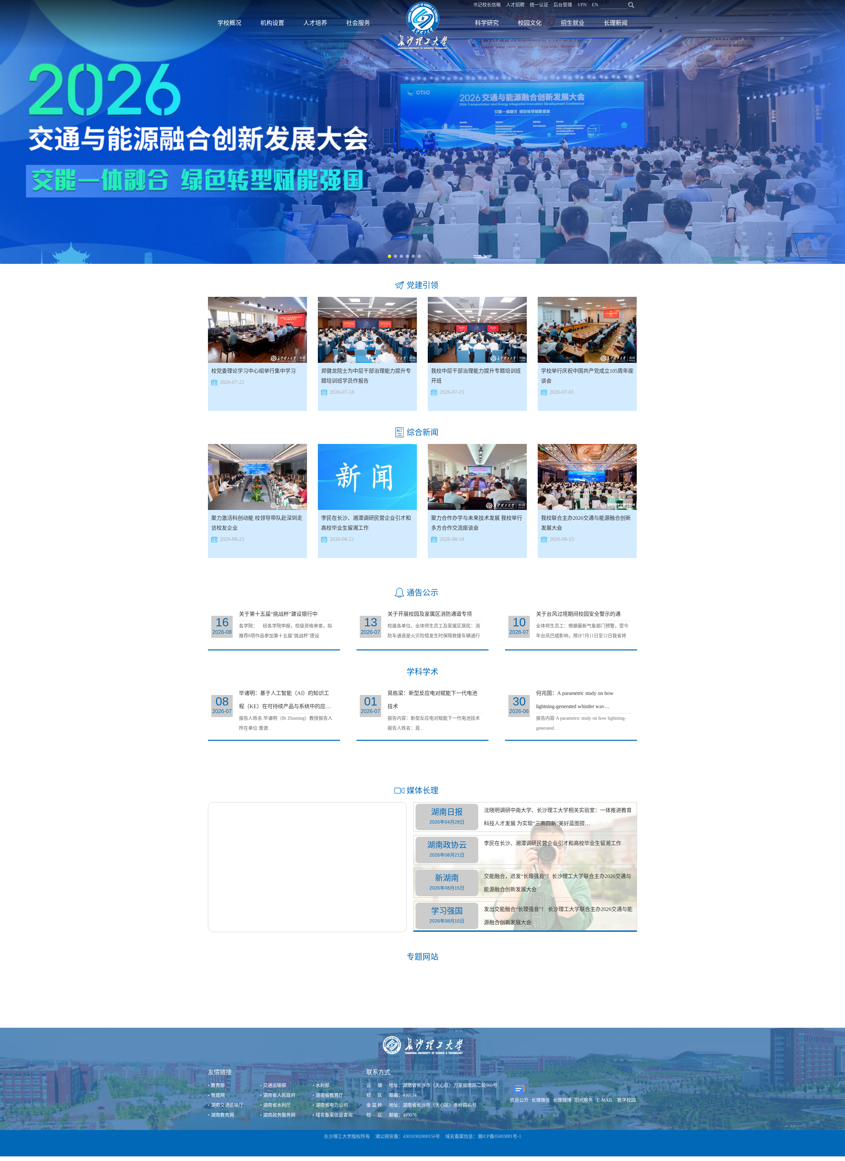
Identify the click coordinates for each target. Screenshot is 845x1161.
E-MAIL (605, 1100)
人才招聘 (515, 4)
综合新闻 (422, 432)
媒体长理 (422, 790)
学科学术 (422, 672)
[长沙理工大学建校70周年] (477, 992)
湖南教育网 (222, 1115)
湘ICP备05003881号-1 (499, 1136)
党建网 (218, 1095)
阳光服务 (583, 1100)
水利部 (322, 1085)
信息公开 (519, 1100)
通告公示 (422, 592)
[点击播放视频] (307, 867)
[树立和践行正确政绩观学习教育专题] (257, 992)
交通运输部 (274, 1085)
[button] (389, 256)
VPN (582, 4)
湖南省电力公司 (332, 1105)
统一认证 (539, 4)
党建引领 (422, 285)
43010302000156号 (421, 1136)
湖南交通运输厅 (227, 1105)
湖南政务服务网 (279, 1115)
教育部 (218, 1085)
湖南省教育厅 (329, 1095)
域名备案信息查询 (334, 1115)
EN (595, 4)
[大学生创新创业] (587, 992)
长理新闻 (615, 23)
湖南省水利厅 (277, 1105)
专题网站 (422, 957)
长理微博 (562, 1100)
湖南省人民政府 (279, 1095)
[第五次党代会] (367, 992)
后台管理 (563, 4)
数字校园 (626, 1100)
